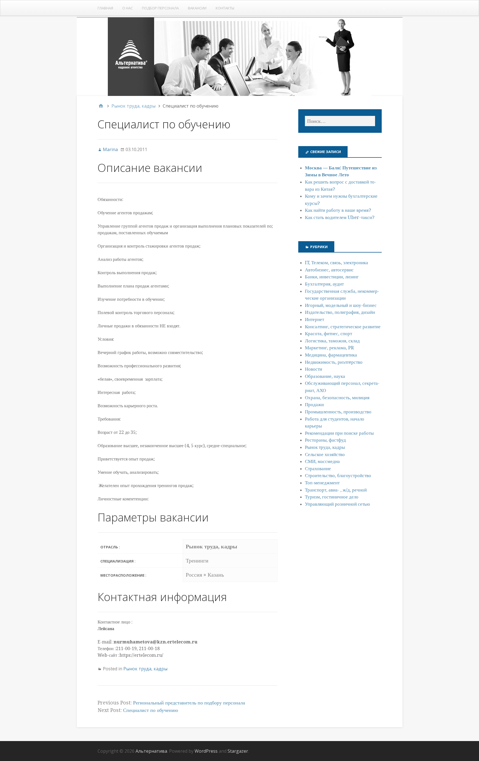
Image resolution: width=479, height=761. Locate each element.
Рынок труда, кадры (145, 669)
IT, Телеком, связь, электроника (336, 262)
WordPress (206, 751)
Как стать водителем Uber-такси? (339, 217)
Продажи (314, 404)
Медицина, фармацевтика (331, 355)
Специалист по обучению (150, 710)
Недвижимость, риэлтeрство (334, 362)
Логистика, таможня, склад (332, 340)
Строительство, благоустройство (338, 475)
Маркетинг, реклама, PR (329, 347)
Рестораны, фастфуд (325, 440)
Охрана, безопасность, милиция (337, 397)
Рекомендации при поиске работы (339, 433)
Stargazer (238, 751)
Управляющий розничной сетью (337, 504)
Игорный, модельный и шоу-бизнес (341, 305)
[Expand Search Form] (384, 7)
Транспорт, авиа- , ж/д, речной (336, 490)
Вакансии (197, 8)
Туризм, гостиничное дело (331, 497)
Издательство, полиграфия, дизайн (340, 312)
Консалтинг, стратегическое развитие (343, 326)
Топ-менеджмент (322, 482)
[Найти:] (340, 121)
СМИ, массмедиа (322, 461)
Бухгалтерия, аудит (324, 284)
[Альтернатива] (239, 56)
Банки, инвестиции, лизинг (332, 276)
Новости (313, 369)
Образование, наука (325, 376)
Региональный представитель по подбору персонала (189, 703)
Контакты (225, 8)
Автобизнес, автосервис (329, 270)
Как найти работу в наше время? (338, 210)
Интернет (314, 319)
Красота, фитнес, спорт (328, 333)
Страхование (318, 468)
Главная (105, 8)
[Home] (101, 106)
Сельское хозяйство (325, 454)
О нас (127, 8)
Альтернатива (151, 751)
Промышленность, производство (338, 411)
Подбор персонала (160, 8)
